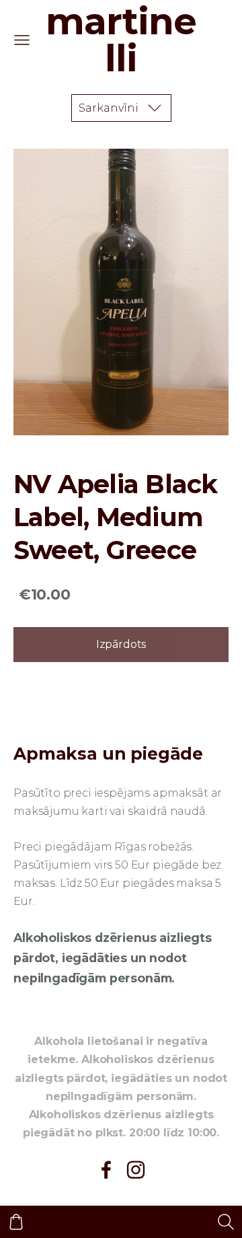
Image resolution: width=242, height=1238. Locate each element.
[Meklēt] (226, 1222)
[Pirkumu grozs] (16, 1222)
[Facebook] (106, 1169)
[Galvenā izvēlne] (21, 40)
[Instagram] (135, 1169)
